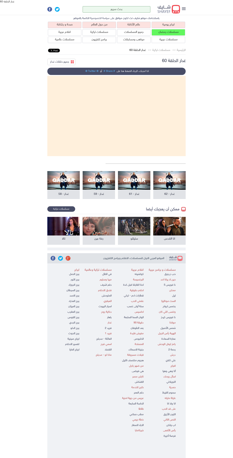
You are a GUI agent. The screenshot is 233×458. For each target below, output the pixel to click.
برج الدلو (74, 328)
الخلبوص (139, 339)
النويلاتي (171, 382)
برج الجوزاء (74, 285)
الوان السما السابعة (134, 317)
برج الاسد (74, 295)
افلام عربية (64, 32)
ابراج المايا (74, 349)
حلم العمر (139, 392)
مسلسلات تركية (99, 32)
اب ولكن (171, 425)
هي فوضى (138, 371)
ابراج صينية (73, 339)
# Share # (109, 71)
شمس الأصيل (168, 328)
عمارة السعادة (168, 339)
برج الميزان (73, 306)
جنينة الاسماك (136, 349)
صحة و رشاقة (65, 24)
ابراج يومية (168, 24)
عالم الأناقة (133, 24)
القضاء (108, 349)
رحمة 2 (172, 349)
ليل (174, 295)
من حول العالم (99, 24)
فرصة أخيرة (170, 436)
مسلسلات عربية (168, 39)
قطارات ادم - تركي (134, 295)
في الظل (107, 274)
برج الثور (75, 279)
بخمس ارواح (169, 306)
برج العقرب (73, 312)
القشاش (139, 382)
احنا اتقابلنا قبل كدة (133, 285)
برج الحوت (73, 333)
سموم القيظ (169, 392)
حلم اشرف (106, 285)
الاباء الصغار (138, 425)
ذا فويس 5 (170, 285)
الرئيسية (181, 50)
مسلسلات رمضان (168, 32)
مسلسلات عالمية (64, 39)
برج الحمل (74, 274)
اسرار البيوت (105, 306)
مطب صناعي (136, 414)
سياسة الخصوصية (99, 18)
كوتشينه (139, 274)
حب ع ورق (170, 274)
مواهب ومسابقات (133, 39)
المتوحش (107, 295)
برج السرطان (72, 290)
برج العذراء (74, 301)
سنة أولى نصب (135, 306)
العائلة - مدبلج (104, 339)
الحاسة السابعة (136, 403)
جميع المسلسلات (134, 32)
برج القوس (73, 317)
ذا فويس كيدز (168, 317)
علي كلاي (171, 360)
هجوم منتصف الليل (133, 360)
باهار (109, 317)
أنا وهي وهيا (169, 371)
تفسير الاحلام (72, 344)
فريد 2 (108, 328)
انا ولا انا (171, 403)
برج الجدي (74, 322)
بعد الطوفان (137, 328)
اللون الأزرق (169, 414)
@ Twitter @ (91, 71)
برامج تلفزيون (99, 39)
